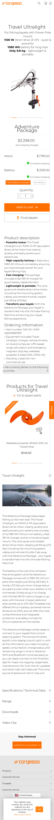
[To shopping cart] (45, 3)
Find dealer (29, 218)
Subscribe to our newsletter (26, 745)
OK (39, 809)
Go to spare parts (29, 395)
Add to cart (25, 207)
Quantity (26, 190)
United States (25, 795)
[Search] (39, 3)
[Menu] (50, 3)
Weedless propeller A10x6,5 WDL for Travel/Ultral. (27, 445)
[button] (14, 117)
